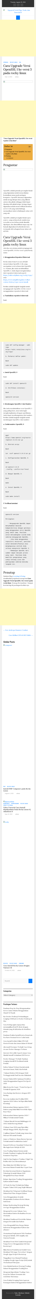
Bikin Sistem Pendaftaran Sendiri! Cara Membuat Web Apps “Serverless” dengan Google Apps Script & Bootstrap (17, 1252)
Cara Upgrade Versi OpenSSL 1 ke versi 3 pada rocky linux (18, 153)
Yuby (16, 1293)
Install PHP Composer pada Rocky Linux (17, 790)
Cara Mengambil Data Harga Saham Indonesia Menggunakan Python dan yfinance (16, 1227)
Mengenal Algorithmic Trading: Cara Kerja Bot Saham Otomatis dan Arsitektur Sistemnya (16, 1274)
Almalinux (6, 803)
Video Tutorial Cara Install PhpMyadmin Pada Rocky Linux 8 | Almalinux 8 (17, 809)
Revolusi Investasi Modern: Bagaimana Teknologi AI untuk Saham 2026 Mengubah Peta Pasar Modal (16, 1173)
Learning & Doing (19, 576)
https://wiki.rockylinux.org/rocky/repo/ (17, 275)
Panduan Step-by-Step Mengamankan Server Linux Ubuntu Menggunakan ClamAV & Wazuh (16, 1010)
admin (17, 77)
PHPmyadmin (15, 803)
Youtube (18, 1295)
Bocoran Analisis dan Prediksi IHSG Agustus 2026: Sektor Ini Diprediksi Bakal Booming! (17, 1101)
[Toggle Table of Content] (29, 146)
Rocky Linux (14, 62)
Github (27, 1293)
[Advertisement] (18, 38)
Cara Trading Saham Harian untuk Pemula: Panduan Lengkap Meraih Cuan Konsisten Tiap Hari (17, 1153)
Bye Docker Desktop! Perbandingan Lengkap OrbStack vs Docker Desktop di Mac (17, 1019)
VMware (21, 963)
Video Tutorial (8, 805)
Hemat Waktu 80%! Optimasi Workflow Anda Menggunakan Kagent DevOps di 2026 (17, 1081)
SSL (20, 62)
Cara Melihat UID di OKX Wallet (21, 635)
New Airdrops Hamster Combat (15, 630)
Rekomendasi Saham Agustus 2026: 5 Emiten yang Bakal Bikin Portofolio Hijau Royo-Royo (17, 1109)
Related (10, 158)
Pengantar (8, 149)
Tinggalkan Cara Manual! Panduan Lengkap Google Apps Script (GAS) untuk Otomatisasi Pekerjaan (17, 1260)
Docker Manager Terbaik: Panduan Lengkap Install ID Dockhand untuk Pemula (15, 1061)
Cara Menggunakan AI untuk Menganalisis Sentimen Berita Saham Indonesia (16, 1199)
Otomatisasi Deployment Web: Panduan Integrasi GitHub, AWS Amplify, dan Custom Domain (17, 1235)
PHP (4, 786)
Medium (21, 1293)
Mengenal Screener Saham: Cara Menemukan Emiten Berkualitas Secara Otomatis (17, 1213)
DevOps (5, 963)
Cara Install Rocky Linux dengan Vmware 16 (16, 967)
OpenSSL (5, 62)
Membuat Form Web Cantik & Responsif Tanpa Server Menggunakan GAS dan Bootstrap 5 (17, 1244)
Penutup (8, 156)
